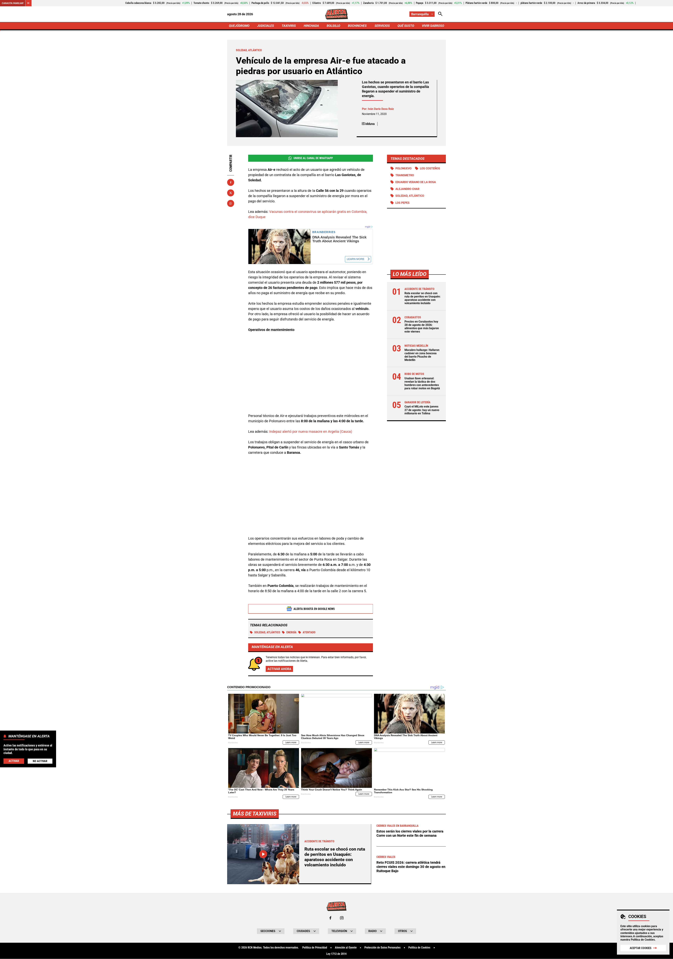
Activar (14, 760)
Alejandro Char (407, 189)
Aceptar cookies (640, 948)
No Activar (40, 761)
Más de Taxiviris (254, 814)
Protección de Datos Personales (382, 947)
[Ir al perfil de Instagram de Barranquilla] (342, 918)
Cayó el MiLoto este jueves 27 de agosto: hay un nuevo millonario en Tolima (422, 410)
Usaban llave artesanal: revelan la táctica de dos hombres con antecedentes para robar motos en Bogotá (422, 383)
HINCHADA (311, 26)
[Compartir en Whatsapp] (230, 203)
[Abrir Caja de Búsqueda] (440, 14)
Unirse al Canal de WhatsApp (313, 158)
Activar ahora (279, 669)
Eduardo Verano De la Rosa (415, 182)
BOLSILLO (333, 26)
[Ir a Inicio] (336, 14)
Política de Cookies (643, 939)
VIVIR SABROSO (433, 26)
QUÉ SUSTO (405, 26)
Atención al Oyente (346, 947)
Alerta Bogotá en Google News (314, 609)
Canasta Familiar (12, 3)
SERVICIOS (382, 26)
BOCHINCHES (357, 26)
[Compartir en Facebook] (230, 182)
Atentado (309, 632)
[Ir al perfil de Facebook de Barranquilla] (330, 918)
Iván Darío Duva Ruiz (381, 109)
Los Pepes (402, 202)
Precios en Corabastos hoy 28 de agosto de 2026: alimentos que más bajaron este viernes (422, 326)
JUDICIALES (265, 26)
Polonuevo (403, 168)
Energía (291, 632)
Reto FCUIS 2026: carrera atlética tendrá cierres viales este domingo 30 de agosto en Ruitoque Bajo (410, 866)
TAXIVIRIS (289, 26)
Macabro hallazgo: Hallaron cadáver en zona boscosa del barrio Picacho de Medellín (422, 355)
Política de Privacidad (314, 947)
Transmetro (404, 175)
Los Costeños (430, 168)
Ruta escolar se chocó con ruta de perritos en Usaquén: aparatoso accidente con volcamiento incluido (423, 298)
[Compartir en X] (230, 192)
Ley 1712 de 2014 (336, 954)
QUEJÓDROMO (239, 26)
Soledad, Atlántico (267, 632)
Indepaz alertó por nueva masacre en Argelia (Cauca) (310, 431)
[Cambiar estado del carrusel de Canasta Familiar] (28, 3)
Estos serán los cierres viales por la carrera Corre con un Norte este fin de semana (409, 833)
